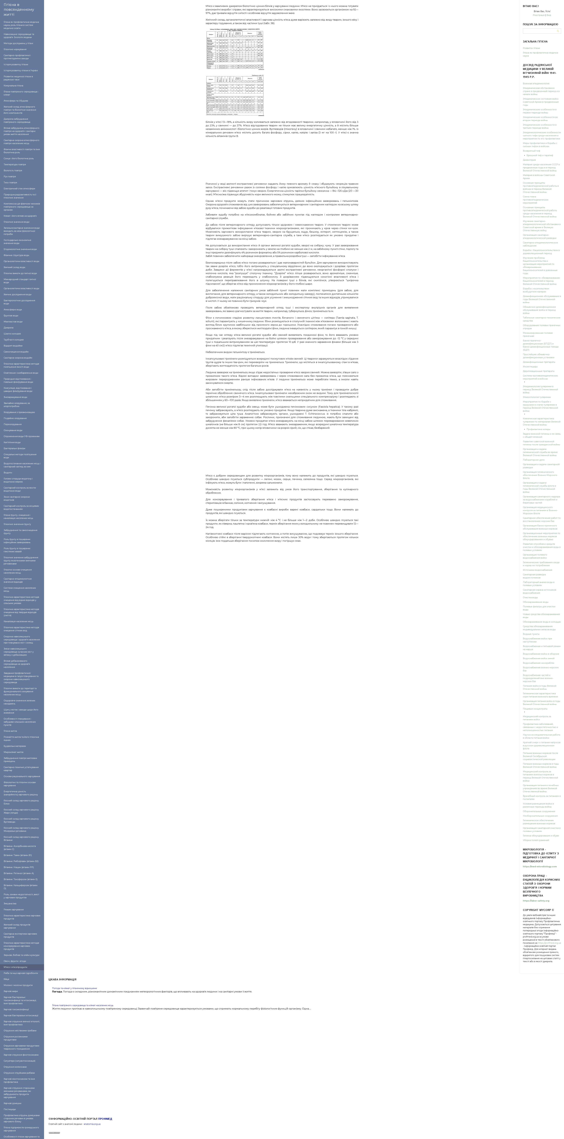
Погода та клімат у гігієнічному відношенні (74, 988)
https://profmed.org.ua (549, 943)
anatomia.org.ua (92, 1124)
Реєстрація (539, 15)
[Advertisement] (282, 158)
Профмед (105, 1119)
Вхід (549, 15)
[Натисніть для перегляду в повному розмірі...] (235, 69)
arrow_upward (557, 1132)
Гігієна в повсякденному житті (19, 9)
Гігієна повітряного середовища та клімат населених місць (82, 1005)
